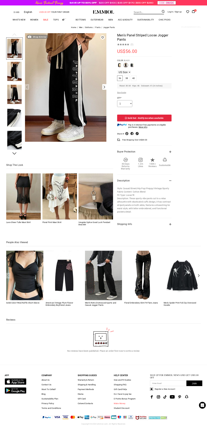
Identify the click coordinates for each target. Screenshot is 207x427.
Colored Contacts (85, 403)
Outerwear (97, 19)
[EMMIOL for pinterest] (179, 397)
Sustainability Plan (50, 399)
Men (110, 19)
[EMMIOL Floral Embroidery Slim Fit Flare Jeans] (142, 275)
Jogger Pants (109, 27)
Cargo (67, 19)
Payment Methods (86, 389)
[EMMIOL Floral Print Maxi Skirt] (59, 196)
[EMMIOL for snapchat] (187, 396)
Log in (170, 12)
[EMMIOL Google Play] (15, 393)
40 (133, 78)
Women (34, 19)
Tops (56, 19)
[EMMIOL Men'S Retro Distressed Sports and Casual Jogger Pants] (103, 275)
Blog (43, 394)
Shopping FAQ (120, 384)
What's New (19, 19)
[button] (14, 34)
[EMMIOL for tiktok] (165, 397)
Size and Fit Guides (122, 380)
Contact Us (46, 384)
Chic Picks (164, 19)
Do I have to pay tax (122, 394)
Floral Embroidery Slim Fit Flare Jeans (141, 303)
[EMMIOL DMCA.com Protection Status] (158, 419)
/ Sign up (178, 12)
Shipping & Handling (87, 384)
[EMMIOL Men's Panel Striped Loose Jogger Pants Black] (126, 66)
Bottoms (81, 19)
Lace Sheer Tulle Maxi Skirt (18, 222)
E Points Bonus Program (124, 399)
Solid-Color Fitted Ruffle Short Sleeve (22, 303)
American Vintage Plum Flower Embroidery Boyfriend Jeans (59, 304)
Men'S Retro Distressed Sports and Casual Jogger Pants (100, 304)
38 (126, 78)
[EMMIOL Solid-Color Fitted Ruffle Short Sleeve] (24, 275)
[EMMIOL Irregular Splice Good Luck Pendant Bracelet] (95, 196)
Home (73, 27)
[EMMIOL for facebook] (151, 397)
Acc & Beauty (125, 19)
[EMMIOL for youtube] (172, 397)
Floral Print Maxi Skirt (52, 222)
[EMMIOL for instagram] (158, 397)
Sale (45, 19)
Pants (97, 27)
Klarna (80, 394)
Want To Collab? (49, 389)
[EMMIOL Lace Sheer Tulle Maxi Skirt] (23, 196)
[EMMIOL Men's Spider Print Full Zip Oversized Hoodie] (182, 275)
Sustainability (145, 19)
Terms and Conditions (51, 408)
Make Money (119, 403)
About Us (46, 380)
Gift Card (82, 399)
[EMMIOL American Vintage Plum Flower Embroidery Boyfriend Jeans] (64, 275)
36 (120, 78)
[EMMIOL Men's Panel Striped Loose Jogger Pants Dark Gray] (132, 66)
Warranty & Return (86, 380)
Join (194, 383)
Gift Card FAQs (120, 389)
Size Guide (121, 93)
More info (143, 127)
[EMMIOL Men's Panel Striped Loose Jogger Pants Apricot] (120, 66)
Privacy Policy (48, 403)
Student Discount (121, 408)
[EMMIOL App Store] (15, 384)
